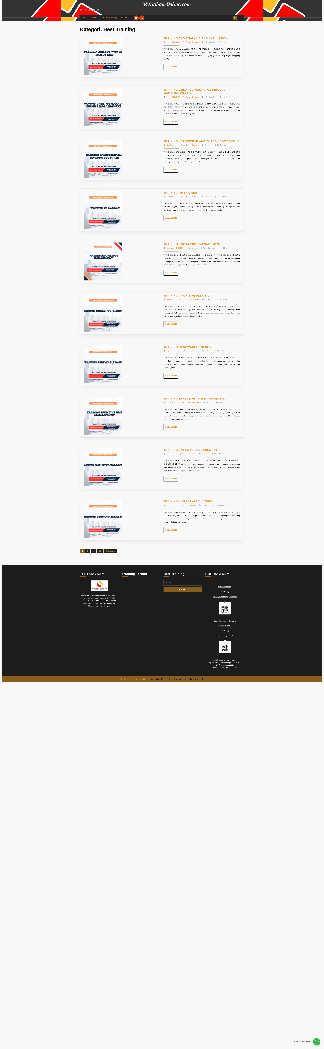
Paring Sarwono (192, 42)
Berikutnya (110, 551)
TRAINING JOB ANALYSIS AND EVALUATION (196, 38)
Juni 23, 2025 (172, 454)
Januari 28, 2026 (173, 42)
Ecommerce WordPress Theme (135, 679)
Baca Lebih (171, 68)
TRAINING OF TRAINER (180, 192)
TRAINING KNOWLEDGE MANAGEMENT (192, 244)
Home (84, 18)
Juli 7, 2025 (171, 402)
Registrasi (125, 18)
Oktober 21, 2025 (174, 196)
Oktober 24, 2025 (174, 145)
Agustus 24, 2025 (174, 299)
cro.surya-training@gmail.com (225, 597)
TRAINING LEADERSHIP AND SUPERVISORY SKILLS (201, 141)
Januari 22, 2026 (173, 97)
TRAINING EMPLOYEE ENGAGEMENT (191, 450)
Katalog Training (110, 18)
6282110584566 (224, 587)
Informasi (95, 18)
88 (100, 551)
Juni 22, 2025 (172, 505)
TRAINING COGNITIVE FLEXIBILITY (189, 295)
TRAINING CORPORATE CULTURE (188, 501)
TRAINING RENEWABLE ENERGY (187, 347)
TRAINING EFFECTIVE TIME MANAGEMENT (195, 398)
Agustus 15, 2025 (174, 351)
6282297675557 (224, 626)
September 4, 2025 (174, 248)
